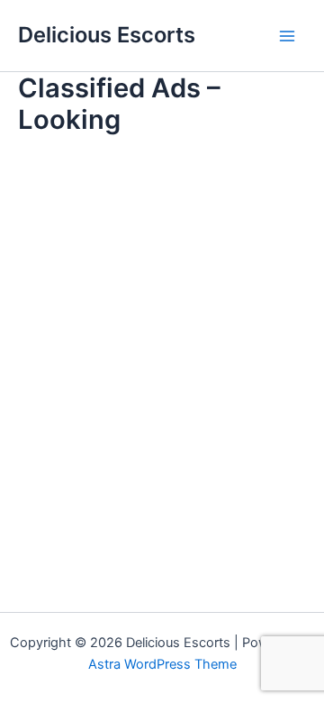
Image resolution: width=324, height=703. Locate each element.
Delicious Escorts (106, 35)
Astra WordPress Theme (162, 664)
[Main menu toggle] (287, 36)
